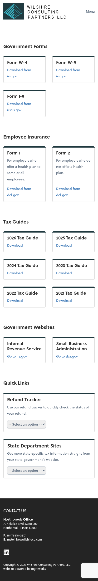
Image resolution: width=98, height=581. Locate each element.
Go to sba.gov (67, 356)
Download (24, 245)
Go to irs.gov (17, 356)
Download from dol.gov (20, 191)
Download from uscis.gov (21, 106)
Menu (90, 11)
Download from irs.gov (23, 73)
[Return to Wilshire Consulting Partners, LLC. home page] (39, 11)
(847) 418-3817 (16, 535)
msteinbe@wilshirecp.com (24, 539)
